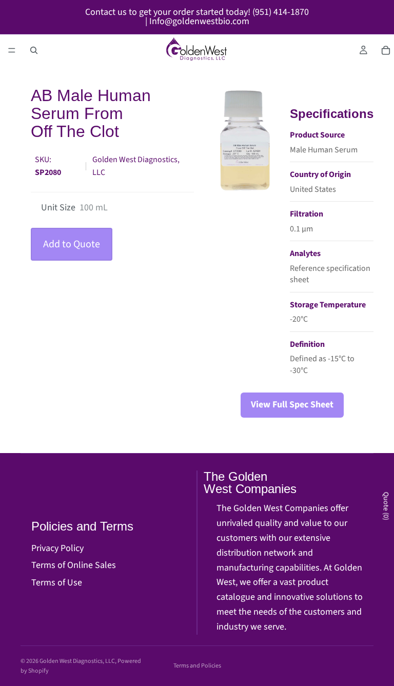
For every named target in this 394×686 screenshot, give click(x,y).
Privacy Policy (57, 548)
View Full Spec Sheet (292, 404)
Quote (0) (386, 506)
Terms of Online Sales (73, 565)
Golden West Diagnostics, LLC (77, 661)
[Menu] (12, 50)
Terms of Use (56, 582)
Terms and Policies (197, 665)
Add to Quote (71, 244)
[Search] (34, 50)
